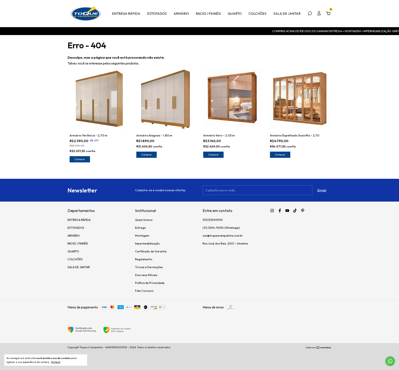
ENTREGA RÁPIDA (126, 13)
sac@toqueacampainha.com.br (223, 235)
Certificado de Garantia (150, 251)
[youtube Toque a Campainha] (287, 211)
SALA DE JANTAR (286, 13)
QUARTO (235, 13)
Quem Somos (144, 220)
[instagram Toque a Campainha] (272, 211)
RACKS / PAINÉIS (208, 13)
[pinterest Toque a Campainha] (303, 211)
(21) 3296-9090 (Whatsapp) (221, 228)
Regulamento (143, 259)
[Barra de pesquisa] (309, 14)
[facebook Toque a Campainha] (280, 211)
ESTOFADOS (157, 13)
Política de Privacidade (150, 283)
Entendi (55, 362)
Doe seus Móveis (146, 275)
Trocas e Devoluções (149, 267)
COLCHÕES (257, 13)
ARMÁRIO (181, 13)
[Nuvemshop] (318, 348)
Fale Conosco (144, 291)
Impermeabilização (147, 243)
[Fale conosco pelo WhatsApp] (390, 361)
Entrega (140, 228)
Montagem (142, 235)
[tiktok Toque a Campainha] (295, 211)
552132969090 (213, 220)
